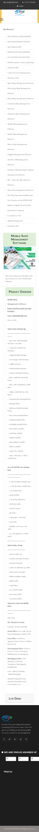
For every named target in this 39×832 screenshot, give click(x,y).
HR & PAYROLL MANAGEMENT (19, 37)
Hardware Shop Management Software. (18, 116)
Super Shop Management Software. (20, 83)
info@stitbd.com (12, 2)
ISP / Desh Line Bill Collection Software (18, 182)
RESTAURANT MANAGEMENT (18, 52)
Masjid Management (15, 221)
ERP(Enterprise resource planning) (20, 62)
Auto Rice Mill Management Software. (17, 162)
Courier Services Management (18, 73)
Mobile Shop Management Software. (17, 126)
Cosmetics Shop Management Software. (18, 106)
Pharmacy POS (13, 78)
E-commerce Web (14, 216)
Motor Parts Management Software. (17, 146)
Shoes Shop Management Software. (20, 99)
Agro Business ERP (14, 47)
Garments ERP (13, 68)
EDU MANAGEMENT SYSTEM (18, 42)
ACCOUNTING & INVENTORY (18, 57)
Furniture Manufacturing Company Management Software (20, 172)
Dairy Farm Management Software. (20, 190)
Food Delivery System (15, 210)
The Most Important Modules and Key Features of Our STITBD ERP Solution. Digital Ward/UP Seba (20, 200)
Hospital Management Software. (19, 154)
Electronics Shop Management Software (19, 90)
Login (21, 6)
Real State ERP (13, 226)
